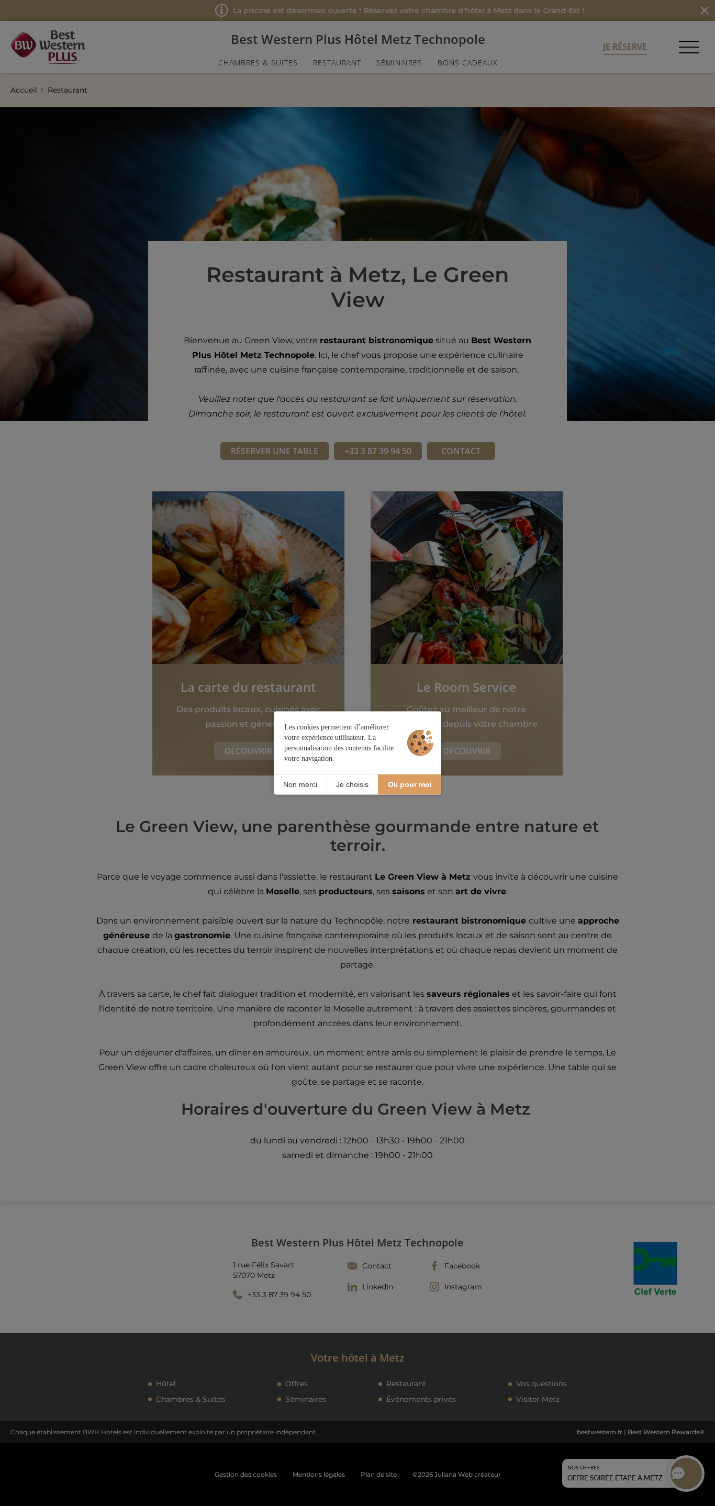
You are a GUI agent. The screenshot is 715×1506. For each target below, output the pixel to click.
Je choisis (352, 784)
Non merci (300, 784)
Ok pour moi (410, 784)
